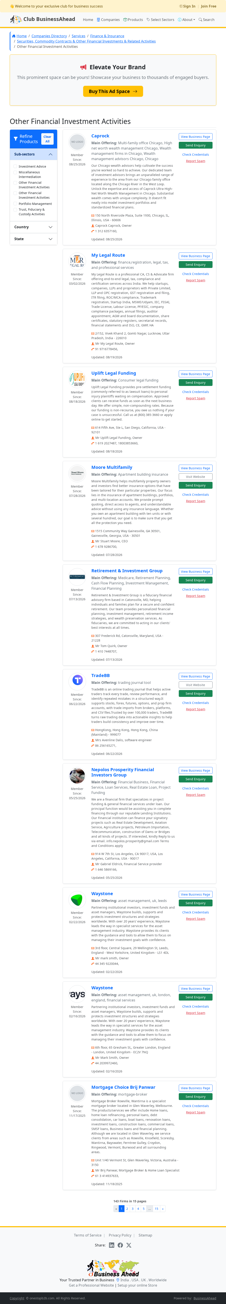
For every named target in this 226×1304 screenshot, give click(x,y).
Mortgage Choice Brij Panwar (123, 1087)
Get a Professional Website (91, 1285)
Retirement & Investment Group (127, 571)
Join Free (208, 6)
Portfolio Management (35, 204)
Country (21, 227)
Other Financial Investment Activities (34, 184)
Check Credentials (195, 154)
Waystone (102, 893)
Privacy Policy (120, 1235)
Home (88, 19)
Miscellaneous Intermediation (30, 174)
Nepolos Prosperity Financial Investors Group (122, 772)
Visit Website (195, 477)
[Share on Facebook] (120, 1245)
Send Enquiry (195, 145)
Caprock (100, 136)
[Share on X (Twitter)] (128, 1245)
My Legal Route (108, 255)
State (19, 238)
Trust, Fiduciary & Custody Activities (32, 211)
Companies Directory (49, 36)
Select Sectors (162, 19)
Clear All (47, 139)
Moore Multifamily (111, 467)
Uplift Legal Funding (113, 373)
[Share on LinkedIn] (111, 1245)
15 (156, 1209)
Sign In (189, 6)
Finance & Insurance (107, 36)
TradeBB (100, 675)
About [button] (187, 19)
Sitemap (145, 1235)
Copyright (17, 1298)
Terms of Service (88, 1235)
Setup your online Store (137, 1285)
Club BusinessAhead (48, 18)
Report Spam (195, 161)
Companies (110, 19)
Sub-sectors (24, 154)
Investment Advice (32, 166)
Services (78, 36)
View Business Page (195, 137)
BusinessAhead (205, 1298)
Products (135, 19)
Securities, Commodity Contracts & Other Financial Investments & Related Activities (86, 41)
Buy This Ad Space (110, 91)
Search (209, 19)
